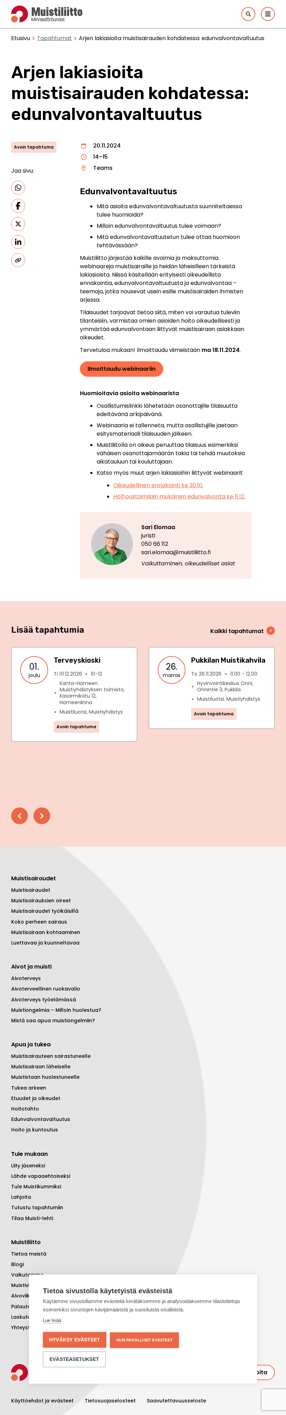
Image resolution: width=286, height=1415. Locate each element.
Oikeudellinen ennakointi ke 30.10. (158, 485)
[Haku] (248, 14)
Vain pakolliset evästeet (144, 1340)
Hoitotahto (25, 1109)
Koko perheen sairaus (39, 922)
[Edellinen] (19, 815)
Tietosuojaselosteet (110, 1401)
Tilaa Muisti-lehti (32, 1218)
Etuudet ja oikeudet (35, 1098)
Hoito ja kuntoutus (34, 1130)
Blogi (17, 1264)
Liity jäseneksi (28, 1165)
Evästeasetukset (74, 1359)
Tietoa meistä (28, 1254)
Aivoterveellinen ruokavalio (45, 989)
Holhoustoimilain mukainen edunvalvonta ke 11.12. (179, 496)
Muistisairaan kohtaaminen (45, 932)
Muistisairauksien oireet (41, 900)
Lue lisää (52, 1320)
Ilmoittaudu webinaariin (122, 369)
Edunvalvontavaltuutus (40, 1119)
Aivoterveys (26, 978)
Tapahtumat (54, 38)
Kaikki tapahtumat (237, 631)
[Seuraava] (41, 815)
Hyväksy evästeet (74, 1339)
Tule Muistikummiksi (36, 1186)
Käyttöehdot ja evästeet (42, 1401)
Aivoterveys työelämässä (43, 999)
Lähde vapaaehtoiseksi (40, 1176)
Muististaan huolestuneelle (45, 1077)
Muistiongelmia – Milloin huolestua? (56, 1010)
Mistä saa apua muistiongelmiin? (53, 1020)
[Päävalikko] (268, 14)
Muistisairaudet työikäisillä (44, 911)
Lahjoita (21, 1197)
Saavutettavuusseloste (176, 1401)
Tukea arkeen (28, 1088)
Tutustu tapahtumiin (37, 1207)
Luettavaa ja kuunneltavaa (45, 943)
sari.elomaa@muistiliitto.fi (176, 552)
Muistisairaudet (30, 890)
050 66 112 (154, 544)
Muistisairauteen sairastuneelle (51, 1056)
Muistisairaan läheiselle (40, 1066)
